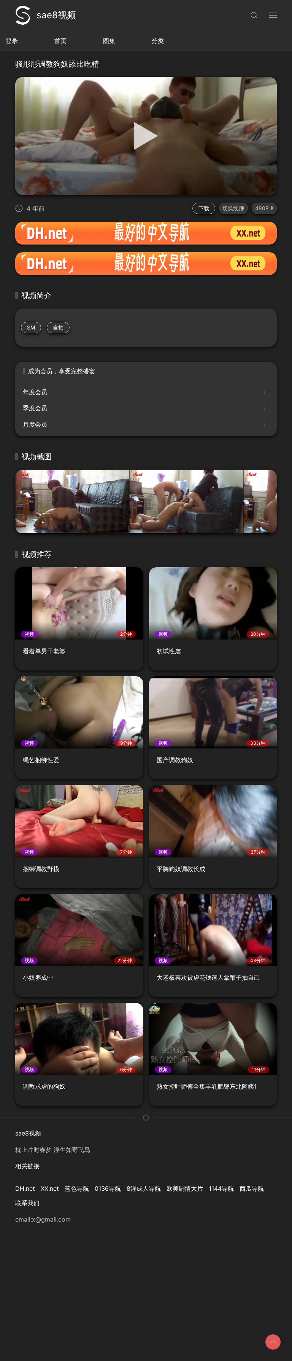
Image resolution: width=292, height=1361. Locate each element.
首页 (60, 41)
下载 (203, 208)
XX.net (50, 1188)
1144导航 (221, 1188)
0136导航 (108, 1188)
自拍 (58, 327)
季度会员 (35, 408)
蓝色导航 (77, 1188)
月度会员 (35, 424)
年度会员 (35, 392)
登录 (12, 41)
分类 (158, 41)
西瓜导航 (252, 1188)
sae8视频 (56, 15)
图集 (109, 41)
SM (31, 327)
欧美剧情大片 (185, 1188)
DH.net (25, 1188)
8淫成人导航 (144, 1188)
